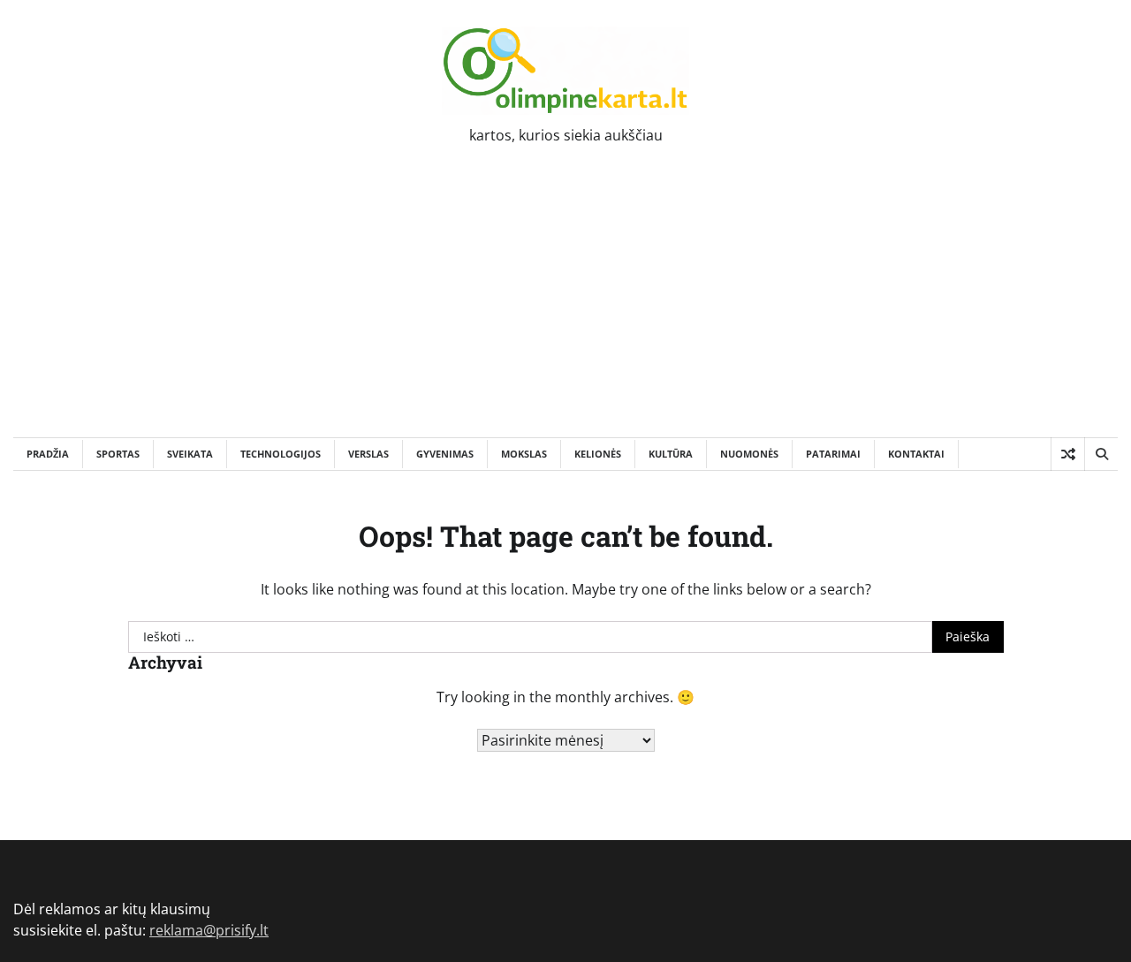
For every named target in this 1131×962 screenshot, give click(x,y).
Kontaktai (916, 453)
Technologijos (280, 453)
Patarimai (833, 453)
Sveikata (190, 453)
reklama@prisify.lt (209, 930)
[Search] (1101, 454)
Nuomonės (749, 453)
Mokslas (524, 453)
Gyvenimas (445, 453)
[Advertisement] (565, 304)
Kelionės (597, 453)
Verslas (368, 453)
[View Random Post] (1067, 454)
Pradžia (48, 453)
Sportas (118, 453)
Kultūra (671, 453)
